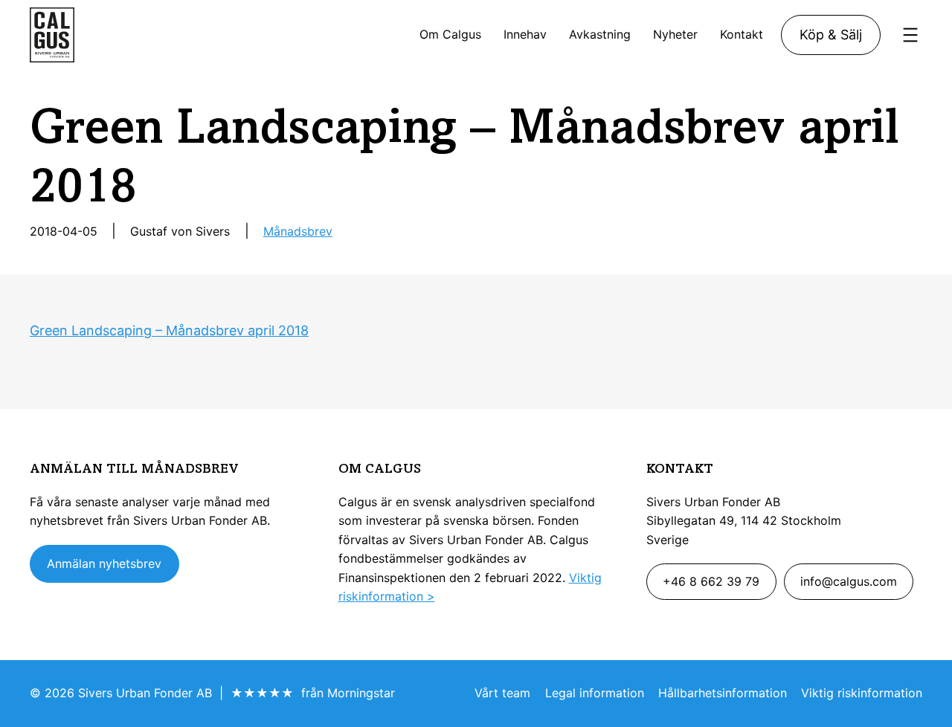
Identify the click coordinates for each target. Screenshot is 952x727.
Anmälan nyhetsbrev (104, 563)
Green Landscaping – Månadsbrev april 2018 (169, 330)
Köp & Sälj (831, 34)
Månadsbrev (297, 231)
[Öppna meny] (910, 35)
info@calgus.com (848, 581)
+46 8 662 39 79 (711, 581)
